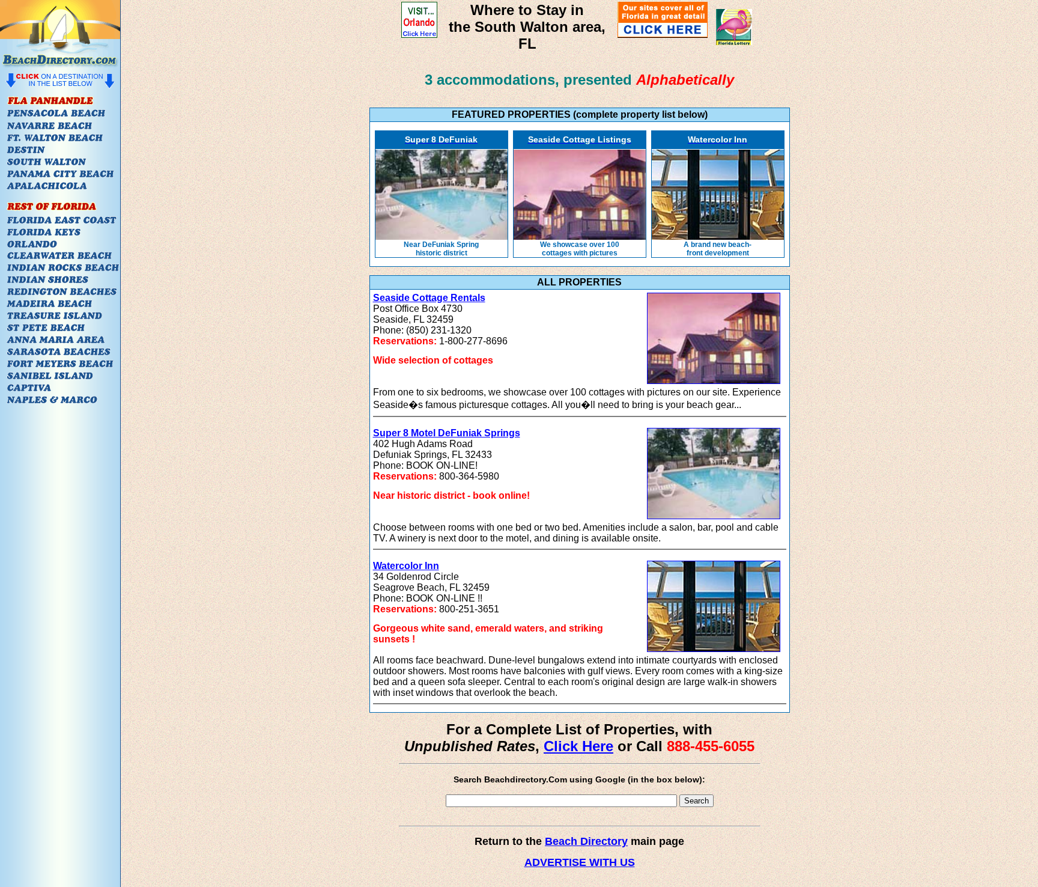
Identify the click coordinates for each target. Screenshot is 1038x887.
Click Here (578, 746)
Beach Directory (586, 841)
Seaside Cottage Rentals (429, 298)
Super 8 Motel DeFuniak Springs (446, 433)
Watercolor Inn (406, 566)
